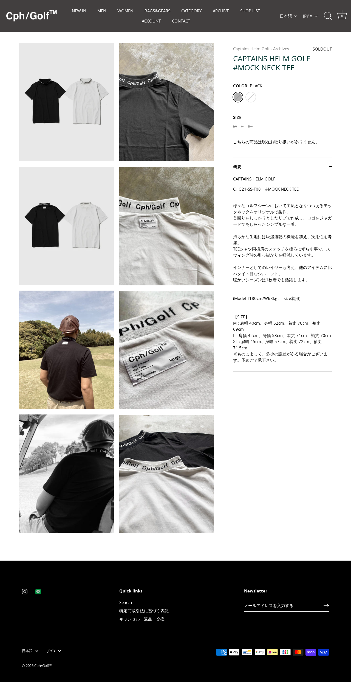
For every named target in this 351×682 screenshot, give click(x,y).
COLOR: (247, 85)
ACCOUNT (151, 21)
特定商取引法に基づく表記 (144, 610)
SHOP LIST (250, 10)
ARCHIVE (221, 10)
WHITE (251, 97)
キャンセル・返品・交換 (142, 619)
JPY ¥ (307, 16)
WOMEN (125, 10)
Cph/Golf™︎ (43, 665)
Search (125, 602)
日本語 (286, 16)
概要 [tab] (237, 166)
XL (250, 126)
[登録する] (326, 605)
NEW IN (79, 10)
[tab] (282, 274)
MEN (101, 10)
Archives (281, 48)
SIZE (237, 117)
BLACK (238, 97)
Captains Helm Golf (251, 48)
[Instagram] (24, 591)
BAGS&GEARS (157, 10)
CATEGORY (191, 10)
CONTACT (181, 21)
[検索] (328, 16)
